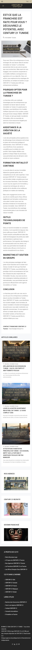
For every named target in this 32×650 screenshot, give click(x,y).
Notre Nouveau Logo (11, 557)
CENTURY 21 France (11, 586)
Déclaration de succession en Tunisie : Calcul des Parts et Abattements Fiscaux (14, 368)
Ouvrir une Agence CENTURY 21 (14, 605)
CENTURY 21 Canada (11, 582)
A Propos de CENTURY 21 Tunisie (14, 560)
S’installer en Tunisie (11, 614)
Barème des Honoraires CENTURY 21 (16, 602)
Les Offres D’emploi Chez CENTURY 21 (16, 569)
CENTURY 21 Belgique (11, 589)
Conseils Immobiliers (11, 611)
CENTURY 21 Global (11, 592)
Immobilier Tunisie (10, 37)
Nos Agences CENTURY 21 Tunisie (15, 563)
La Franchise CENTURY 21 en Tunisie (15, 566)
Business (7, 364)
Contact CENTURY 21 (11, 608)
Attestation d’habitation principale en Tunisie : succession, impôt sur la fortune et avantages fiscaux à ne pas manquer (16, 453)
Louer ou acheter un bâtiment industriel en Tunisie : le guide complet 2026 (14, 411)
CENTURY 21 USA (10, 579)
